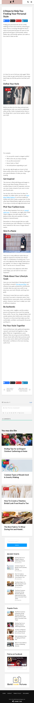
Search (17, 545)
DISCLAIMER (26, 693)
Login (30, 402)
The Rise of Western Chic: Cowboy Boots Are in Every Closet (20, 631)
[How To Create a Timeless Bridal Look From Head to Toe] (10, 575)
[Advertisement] (17, 55)
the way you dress (21, 284)
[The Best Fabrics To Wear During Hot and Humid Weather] (10, 583)
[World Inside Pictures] (17, 680)
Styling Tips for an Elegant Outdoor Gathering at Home (15, 450)
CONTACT (9, 693)
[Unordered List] (13, 413)
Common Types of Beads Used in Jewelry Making (16, 476)
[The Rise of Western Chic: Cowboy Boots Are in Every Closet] (10, 631)
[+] (23, 413)
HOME (4, 693)
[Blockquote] (15, 413)
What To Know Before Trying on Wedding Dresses (20, 644)
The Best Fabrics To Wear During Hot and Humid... (14, 528)
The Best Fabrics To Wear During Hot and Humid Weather (20, 583)
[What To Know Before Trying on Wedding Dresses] (10, 644)
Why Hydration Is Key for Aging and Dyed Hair (20, 637)
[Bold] (3, 413)
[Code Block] (17, 413)
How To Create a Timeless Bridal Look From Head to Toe (16, 502)
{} (21, 413)
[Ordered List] (11, 413)
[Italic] (5, 413)
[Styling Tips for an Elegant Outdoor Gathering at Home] (10, 559)
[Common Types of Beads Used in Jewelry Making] (10, 567)
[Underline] (7, 413)
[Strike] (9, 413)
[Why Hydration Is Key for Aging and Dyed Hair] (10, 637)
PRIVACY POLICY (17, 693)
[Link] (19, 413)
